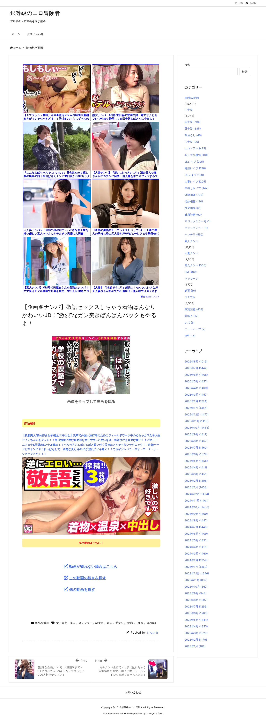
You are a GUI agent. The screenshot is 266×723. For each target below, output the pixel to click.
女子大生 (61, 622)
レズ (190, 322)
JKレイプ (194, 161)
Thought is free (154, 713)
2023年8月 (196, 599)
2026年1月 (196, 407)
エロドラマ (195, 148)
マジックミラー (196, 227)
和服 (140, 622)
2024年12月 (197, 494)
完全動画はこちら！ (91, 542)
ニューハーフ (195, 329)
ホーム (17, 47)
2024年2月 (196, 560)
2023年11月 (196, 580)
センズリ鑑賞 (196, 155)
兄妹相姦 (194, 201)
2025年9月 (196, 434)
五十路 (193, 128)
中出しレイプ (196, 188)
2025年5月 (196, 460)
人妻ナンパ (191, 253)
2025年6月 (196, 454)
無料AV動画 (36, 47)
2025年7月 (196, 447)
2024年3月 (196, 553)
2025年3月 (196, 474)
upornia (151, 622)
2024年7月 (196, 527)
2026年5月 (196, 381)
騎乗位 (99, 622)
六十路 (192, 141)
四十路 (193, 121)
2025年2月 (196, 480)
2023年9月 (195, 593)
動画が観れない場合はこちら (93, 566)
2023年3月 (196, 633)
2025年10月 (197, 427)
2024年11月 (196, 500)
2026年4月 (196, 388)
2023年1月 (195, 646)
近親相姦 (194, 194)
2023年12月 (197, 573)
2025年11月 (196, 421)
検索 (187, 64)
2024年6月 (196, 533)
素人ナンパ (191, 241)
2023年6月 (196, 613)
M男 (190, 335)
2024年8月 (196, 520)
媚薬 (190, 290)
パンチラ (194, 234)
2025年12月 (197, 414)
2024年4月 (196, 546)
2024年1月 (196, 566)
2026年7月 (196, 368)
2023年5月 (196, 619)
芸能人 (191, 315)
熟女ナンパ (195, 265)
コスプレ (190, 297)
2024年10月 (197, 507)
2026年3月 (196, 394)
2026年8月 (196, 361)
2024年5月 (196, 540)
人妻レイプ (195, 181)
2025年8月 (196, 441)
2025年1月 (196, 487)
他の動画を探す (82, 589)
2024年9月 (196, 513)
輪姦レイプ (195, 168)
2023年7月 (196, 606)
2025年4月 (196, 467)
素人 (109, 622)
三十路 (189, 109)
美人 (73, 622)
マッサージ (191, 278)
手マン (119, 622)
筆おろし (193, 135)
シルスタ (152, 632)
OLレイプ (194, 174)
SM (191, 271)
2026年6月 (196, 374)
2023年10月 (196, 586)
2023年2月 (196, 639)
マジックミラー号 (198, 221)
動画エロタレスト (150, 296)
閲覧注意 (194, 309)
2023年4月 (196, 626)
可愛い (131, 622)
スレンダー (85, 622)
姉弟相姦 (193, 208)
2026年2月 (196, 401)
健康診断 (193, 214)
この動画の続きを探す (87, 578)
